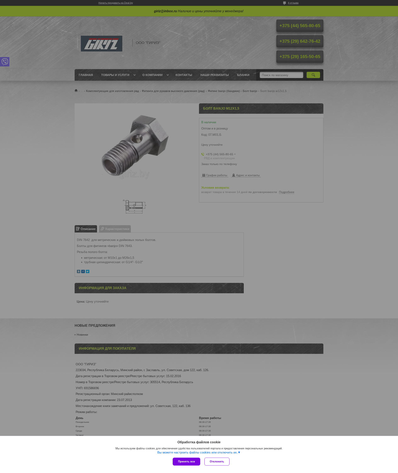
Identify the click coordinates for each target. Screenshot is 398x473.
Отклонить (217, 461)
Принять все (186, 461)
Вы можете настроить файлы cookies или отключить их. (197, 452)
